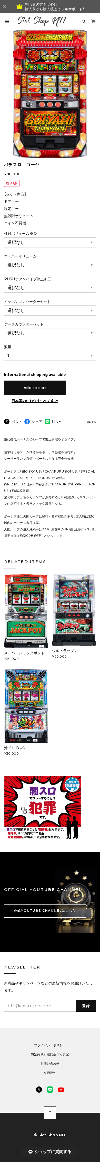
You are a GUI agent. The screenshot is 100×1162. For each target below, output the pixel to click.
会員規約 (50, 1072)
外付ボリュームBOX (20, 233)
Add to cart (35, 387)
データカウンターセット (24, 324)
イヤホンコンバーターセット (27, 301)
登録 (86, 1005)
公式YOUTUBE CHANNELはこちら (45, 910)
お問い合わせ (50, 1063)
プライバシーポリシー (50, 1045)
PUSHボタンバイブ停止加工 (27, 279)
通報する (91, 422)
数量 (7, 347)
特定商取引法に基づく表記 (50, 1054)
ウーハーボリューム (20, 256)
